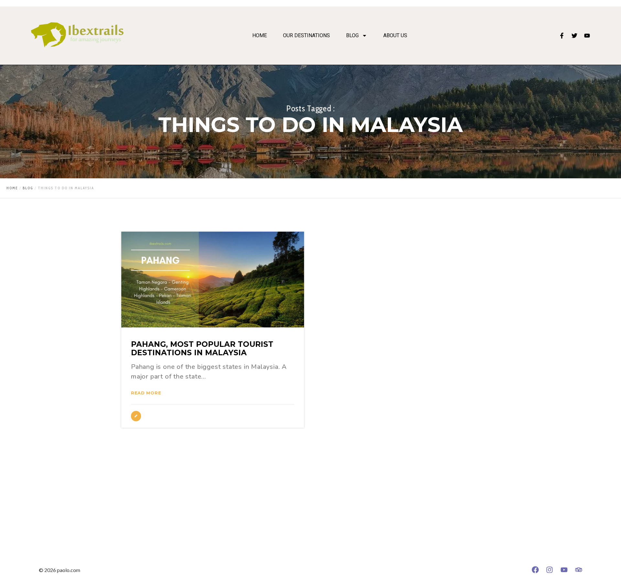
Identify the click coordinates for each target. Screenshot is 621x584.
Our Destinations (306, 36)
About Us (395, 36)
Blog (352, 36)
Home (259, 36)
